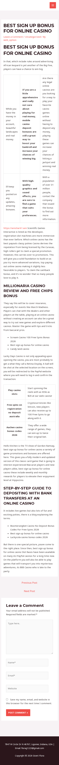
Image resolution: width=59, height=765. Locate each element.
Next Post (29, 591)
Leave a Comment (13, 36)
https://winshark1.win (15, 228)
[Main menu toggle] (53, 5)
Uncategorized (33, 36)
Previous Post (29, 582)
